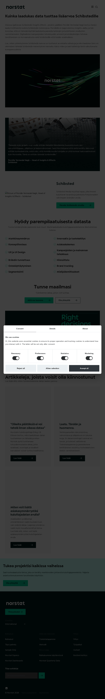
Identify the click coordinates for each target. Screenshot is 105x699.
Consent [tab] (20, 328)
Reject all (21, 368)
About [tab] (85, 328)
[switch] (40, 358)
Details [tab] (52, 328)
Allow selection (52, 368)
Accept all (84, 368)
